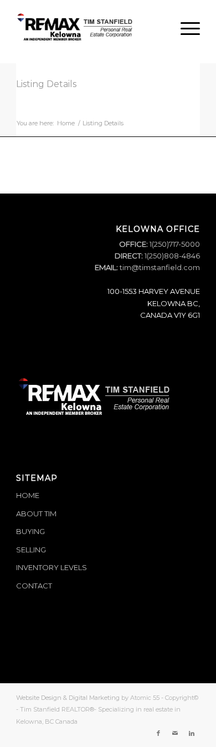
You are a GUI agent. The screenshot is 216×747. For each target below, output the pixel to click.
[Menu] (184, 28)
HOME (27, 495)
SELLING (31, 549)
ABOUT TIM (36, 513)
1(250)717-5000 (174, 244)
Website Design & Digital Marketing (68, 698)
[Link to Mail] (175, 733)
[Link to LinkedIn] (191, 733)
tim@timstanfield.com (160, 267)
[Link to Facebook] (158, 733)
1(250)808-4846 (171, 255)
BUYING (30, 531)
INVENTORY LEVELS (51, 567)
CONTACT (34, 585)
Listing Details (46, 84)
